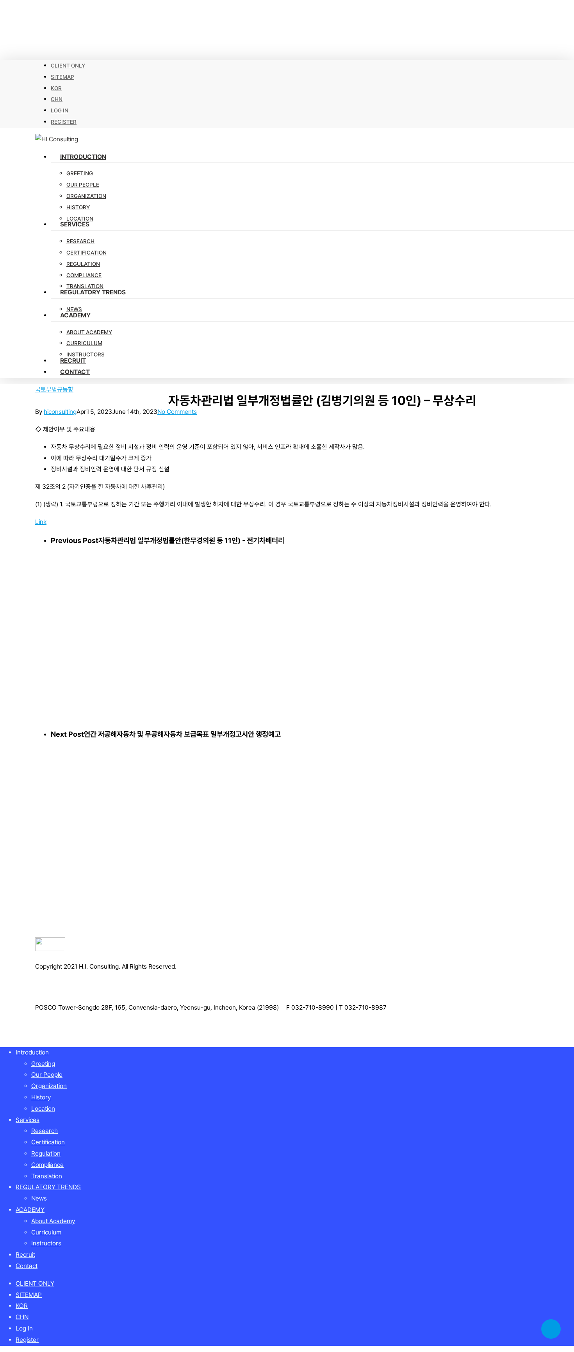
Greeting (43, 1063)
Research (44, 1131)
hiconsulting (60, 411)
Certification (48, 1142)
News (39, 1198)
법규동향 (62, 389)
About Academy (53, 1221)
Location (43, 1108)
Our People (46, 1074)
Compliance (47, 1165)
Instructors (46, 1243)
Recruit (25, 1254)
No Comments (177, 411)
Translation (46, 1176)
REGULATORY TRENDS (48, 1187)
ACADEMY (30, 1209)
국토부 (43, 389)
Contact (26, 1266)
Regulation (46, 1153)
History (41, 1097)
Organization (49, 1086)
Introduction (32, 1052)
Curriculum (46, 1232)
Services (27, 1120)
